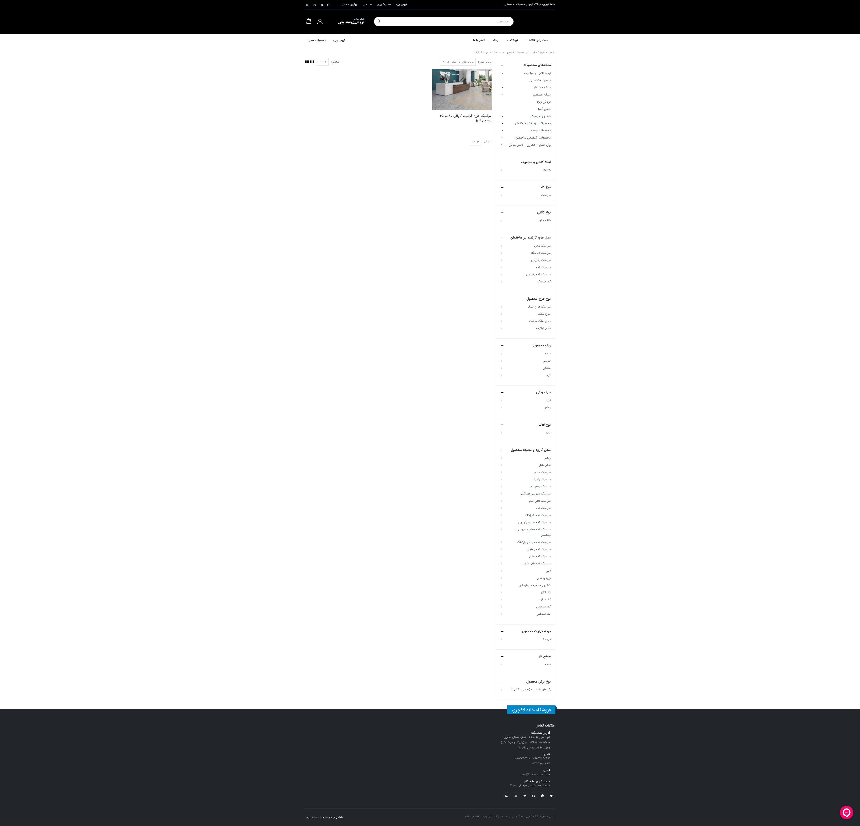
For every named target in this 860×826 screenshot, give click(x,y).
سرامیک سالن (542, 245)
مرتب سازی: (485, 62)
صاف (548, 664)
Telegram (524, 795)
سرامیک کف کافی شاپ (537, 563)
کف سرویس (543, 606)
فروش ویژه (401, 5)
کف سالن (545, 599)
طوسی (547, 360)
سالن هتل (545, 465)
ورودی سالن (544, 578)
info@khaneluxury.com (535, 774)
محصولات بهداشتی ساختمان (533, 123)
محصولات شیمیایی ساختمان (533, 137)
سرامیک (546, 195)
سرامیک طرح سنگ (539, 306)
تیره (548, 400)
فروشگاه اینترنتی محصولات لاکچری (525, 52)
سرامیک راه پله (542, 479)
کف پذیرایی (544, 613)
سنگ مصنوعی (542, 94)
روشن (547, 407)
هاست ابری (312, 817)
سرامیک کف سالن (540, 556)
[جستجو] (378, 21)
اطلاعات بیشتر (440, 76)
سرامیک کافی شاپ (539, 501)
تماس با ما (479, 40)
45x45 (546, 170)
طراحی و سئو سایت (332, 817)
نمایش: (335, 62)
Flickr (506, 795)
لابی (548, 570)
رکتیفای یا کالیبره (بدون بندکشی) (531, 689)
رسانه (496, 40)
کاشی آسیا (544, 108)
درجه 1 (547, 639)
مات (548, 432)
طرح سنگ (544, 314)
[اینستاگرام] (328, 5)
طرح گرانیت (543, 328)
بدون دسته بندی (540, 80)
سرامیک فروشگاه (541, 253)
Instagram (533, 795)
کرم (549, 375)
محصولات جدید (317, 40)
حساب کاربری (384, 5)
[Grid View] (312, 61)
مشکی (547, 368)
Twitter (551, 795)
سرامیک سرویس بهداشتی (535, 493)
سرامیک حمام (542, 472)
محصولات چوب (541, 130)
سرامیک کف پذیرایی (538, 274)
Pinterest (542, 795)
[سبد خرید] (309, 21)
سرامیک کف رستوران (538, 549)
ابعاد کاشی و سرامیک (537, 73)
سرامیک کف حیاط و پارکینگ (534, 542)
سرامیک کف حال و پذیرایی (534, 522)
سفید (547, 353)
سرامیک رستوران (541, 486)
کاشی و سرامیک (541, 116)
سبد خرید (367, 5)
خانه (552, 52)
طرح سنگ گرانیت (540, 321)
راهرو (547, 457)
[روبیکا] (308, 5)
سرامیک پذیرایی (541, 260)
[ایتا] (315, 5)
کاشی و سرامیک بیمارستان (535, 585)
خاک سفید (544, 220)
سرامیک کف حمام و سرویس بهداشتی (534, 532)
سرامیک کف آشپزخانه (538, 515)
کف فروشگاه (543, 281)
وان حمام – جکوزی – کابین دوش (530, 144)
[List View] (307, 61)
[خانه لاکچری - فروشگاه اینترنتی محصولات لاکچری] (539, 21)
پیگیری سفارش (349, 5)
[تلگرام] (322, 5)
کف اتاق (546, 592)
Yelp (515, 795)
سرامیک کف (543, 267)
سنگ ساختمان (542, 87)
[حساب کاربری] (320, 21)
